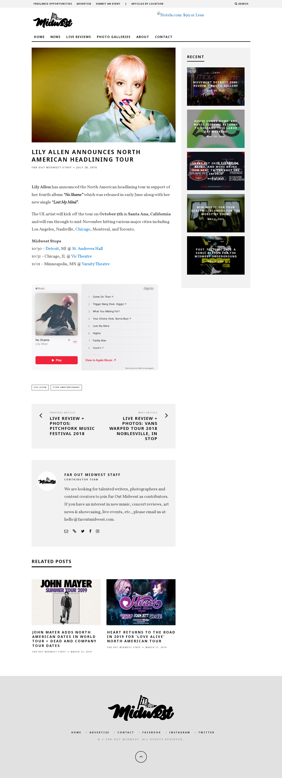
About (142, 37)
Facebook (151, 732)
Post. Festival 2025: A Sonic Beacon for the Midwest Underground (216, 253)
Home (39, 37)
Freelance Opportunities (53, 3)
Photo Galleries (114, 37)
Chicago (82, 229)
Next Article (147, 412)
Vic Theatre (81, 256)
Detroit (52, 249)
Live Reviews (78, 37)
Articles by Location (147, 3)
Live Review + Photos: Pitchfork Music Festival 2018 (72, 426)
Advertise (84, 3)
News (55, 37)
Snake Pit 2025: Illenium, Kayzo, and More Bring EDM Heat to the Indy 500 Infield (215, 168)
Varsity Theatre (96, 264)
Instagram (179, 732)
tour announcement (66, 387)
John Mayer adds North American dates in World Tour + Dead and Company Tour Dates (64, 639)
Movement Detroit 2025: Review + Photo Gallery (215, 84)
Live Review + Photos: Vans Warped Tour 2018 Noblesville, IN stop (133, 428)
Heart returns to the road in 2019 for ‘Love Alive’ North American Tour (141, 636)
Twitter (206, 732)
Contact (164, 37)
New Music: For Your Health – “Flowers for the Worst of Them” (215, 210)
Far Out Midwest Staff (52, 167)
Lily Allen (40, 387)
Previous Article (62, 412)
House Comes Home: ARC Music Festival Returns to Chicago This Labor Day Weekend (216, 126)
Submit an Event (108, 3)
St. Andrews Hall (87, 249)
